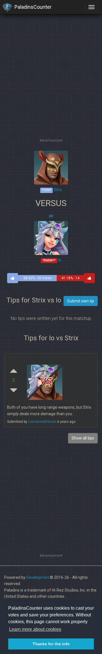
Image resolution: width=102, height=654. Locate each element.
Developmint (37, 577)
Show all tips (83, 438)
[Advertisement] (51, 86)
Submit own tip (80, 301)
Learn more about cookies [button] (35, 629)
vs (45, 380)
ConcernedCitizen (42, 422)
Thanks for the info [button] (51, 644)
